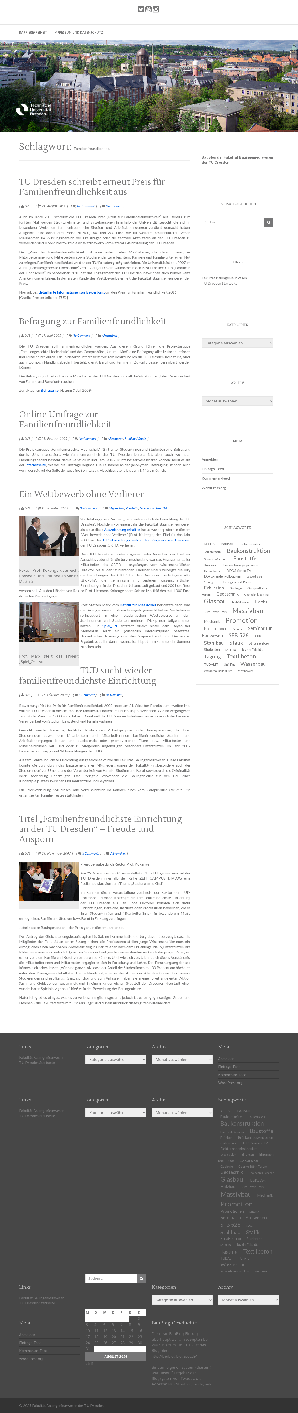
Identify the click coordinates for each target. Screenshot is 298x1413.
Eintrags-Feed (213, 468)
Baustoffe (132, 508)
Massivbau (147, 508)
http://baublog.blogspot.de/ (174, 1356)
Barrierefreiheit (33, 32)
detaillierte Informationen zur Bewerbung (72, 292)
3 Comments (90, 853)
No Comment (85, 206)
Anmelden (210, 459)
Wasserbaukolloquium (218, 670)
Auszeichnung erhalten (121, 529)
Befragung (49, 390)
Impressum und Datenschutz (78, 32)
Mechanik (265, 1195)
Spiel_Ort (161, 508)
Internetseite (35, 465)
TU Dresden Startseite (219, 283)
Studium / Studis (135, 438)
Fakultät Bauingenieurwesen (224, 278)
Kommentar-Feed (216, 478)
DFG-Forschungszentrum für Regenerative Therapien (146, 540)
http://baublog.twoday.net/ (189, 1384)
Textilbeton (258, 1251)
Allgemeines (109, 335)
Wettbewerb (114, 206)
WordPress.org (214, 487)
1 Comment (86, 695)
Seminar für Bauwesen (243, 1217)
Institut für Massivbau (138, 605)
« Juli (89, 1363)
